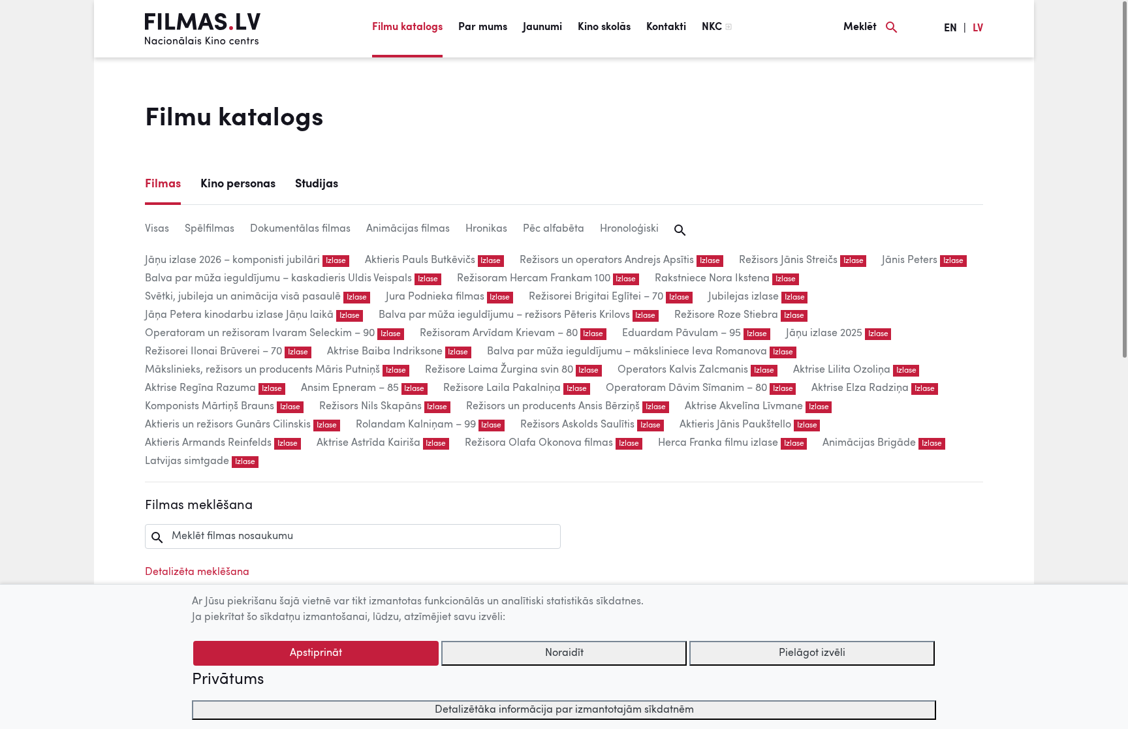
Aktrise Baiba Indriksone (385, 352)
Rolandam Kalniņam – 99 (416, 425)
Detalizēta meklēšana (197, 572)
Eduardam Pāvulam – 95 (681, 333)
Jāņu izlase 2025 (824, 333)
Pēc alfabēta (553, 229)
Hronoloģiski (629, 229)
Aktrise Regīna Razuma (200, 388)
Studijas (316, 184)
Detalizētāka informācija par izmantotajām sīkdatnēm (564, 710)
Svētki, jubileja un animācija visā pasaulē (243, 297)
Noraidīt (564, 653)
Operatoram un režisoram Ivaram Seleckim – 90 (260, 333)
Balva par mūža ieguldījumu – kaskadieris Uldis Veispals (278, 278)
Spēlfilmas (209, 229)
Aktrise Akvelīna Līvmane (744, 406)
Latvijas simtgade (187, 461)
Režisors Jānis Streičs (788, 260)
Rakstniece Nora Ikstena (712, 278)
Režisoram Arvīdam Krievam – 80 (499, 333)
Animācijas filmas (408, 229)
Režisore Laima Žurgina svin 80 (499, 370)
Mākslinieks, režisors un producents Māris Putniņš (262, 370)
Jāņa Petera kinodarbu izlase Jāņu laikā (239, 315)
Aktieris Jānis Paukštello (735, 425)
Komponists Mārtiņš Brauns (209, 406)
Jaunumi (542, 27)
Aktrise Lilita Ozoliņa (841, 370)
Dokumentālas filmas (300, 229)
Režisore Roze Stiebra (726, 315)
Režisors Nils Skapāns (370, 406)
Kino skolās (604, 27)
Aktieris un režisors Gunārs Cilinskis (228, 425)
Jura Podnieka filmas (435, 297)
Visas (157, 229)
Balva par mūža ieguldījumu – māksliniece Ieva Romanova (627, 352)
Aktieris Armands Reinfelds (208, 443)
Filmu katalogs (407, 27)
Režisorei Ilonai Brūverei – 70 (213, 352)
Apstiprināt (316, 653)
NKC (712, 27)
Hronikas (486, 229)
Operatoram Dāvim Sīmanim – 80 (686, 388)
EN (950, 28)
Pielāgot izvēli (812, 653)
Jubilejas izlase (743, 297)
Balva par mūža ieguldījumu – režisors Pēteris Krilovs (504, 315)
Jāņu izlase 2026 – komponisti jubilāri (232, 260)
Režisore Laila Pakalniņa (502, 388)
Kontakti (666, 27)
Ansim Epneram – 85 (350, 388)
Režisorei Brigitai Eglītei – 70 (596, 297)
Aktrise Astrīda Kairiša (368, 443)
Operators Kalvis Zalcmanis (683, 370)
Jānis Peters (909, 260)
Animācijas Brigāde (869, 443)
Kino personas (237, 184)
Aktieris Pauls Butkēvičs (420, 260)
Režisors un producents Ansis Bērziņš (553, 406)
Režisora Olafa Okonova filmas (539, 443)
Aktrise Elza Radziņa (860, 388)
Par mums (482, 27)
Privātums (228, 680)
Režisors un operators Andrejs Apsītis (607, 260)
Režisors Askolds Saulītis (577, 425)
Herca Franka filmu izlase (718, 443)
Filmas (163, 184)
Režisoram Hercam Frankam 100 (533, 278)
